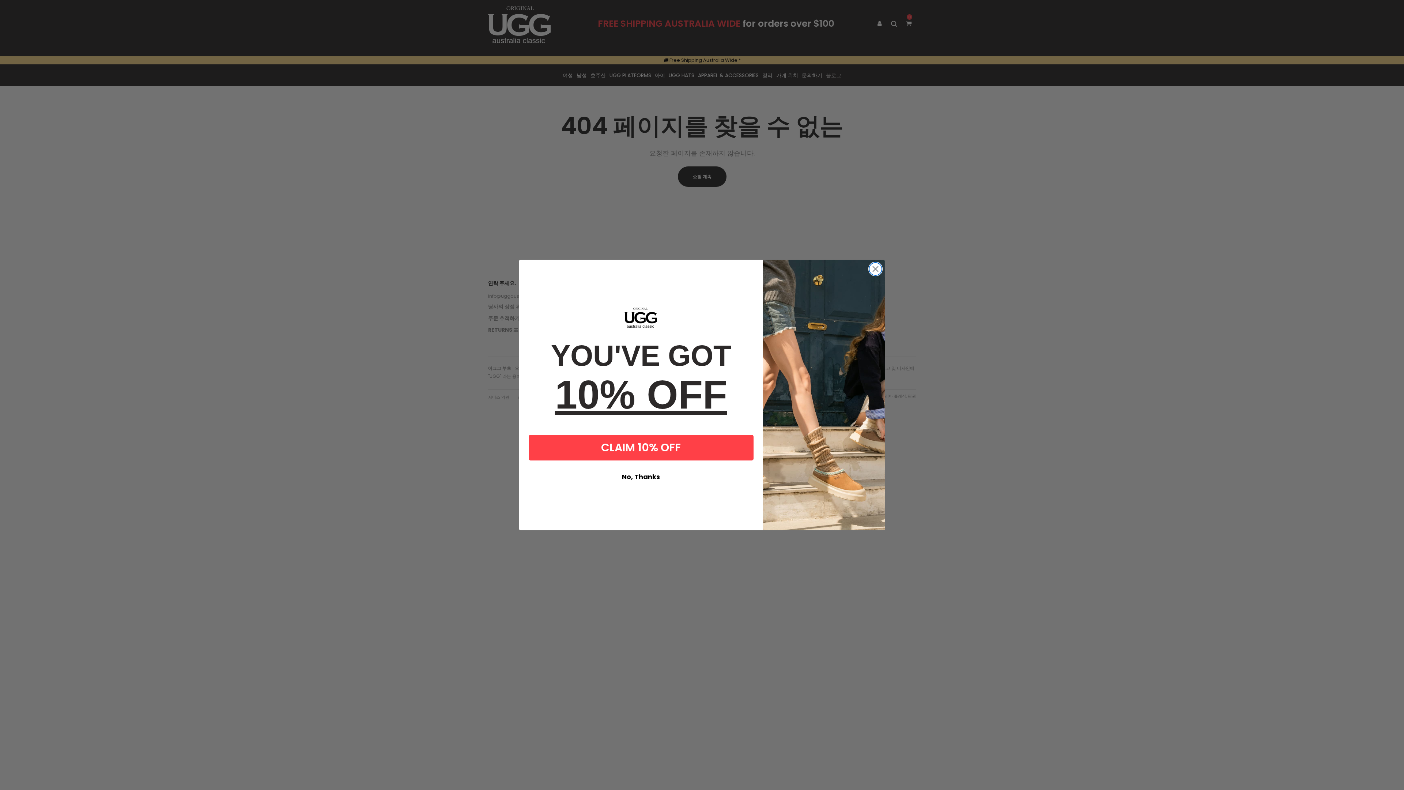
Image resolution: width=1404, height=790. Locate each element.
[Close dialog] (875, 269)
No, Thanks (641, 476)
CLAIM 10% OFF (641, 447)
